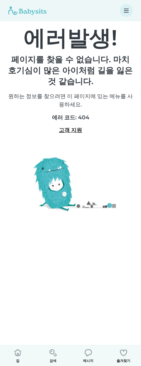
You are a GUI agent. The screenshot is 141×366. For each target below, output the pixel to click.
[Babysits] (27, 10)
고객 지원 (70, 130)
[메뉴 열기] (126, 10)
